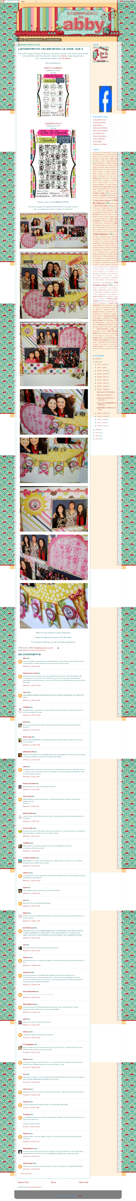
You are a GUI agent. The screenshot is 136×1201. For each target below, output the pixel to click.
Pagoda (114, 292)
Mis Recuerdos (112, 280)
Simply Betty (100, 322)
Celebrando (107, 180)
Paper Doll (102, 294)
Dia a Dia (95, 197)
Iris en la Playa (107, 232)
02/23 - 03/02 (102, 413)
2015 (97, 359)
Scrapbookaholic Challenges (101, 318)
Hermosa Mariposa (111, 227)
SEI (117, 320)
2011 (97, 436)
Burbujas (113, 178)
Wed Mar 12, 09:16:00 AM (31, 666)
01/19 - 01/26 (102, 419)
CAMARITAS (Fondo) (53, 123)
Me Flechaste (97, 260)
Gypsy (116, 223)
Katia (24, 658)
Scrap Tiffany (97, 141)
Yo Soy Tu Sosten (105, 348)
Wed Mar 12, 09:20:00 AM (31, 685)
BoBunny (96, 178)
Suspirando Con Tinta (99, 331)
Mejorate (97, 262)
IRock (114, 232)
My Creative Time (98, 133)
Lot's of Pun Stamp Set (110, 245)
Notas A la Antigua (113, 290)
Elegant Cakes (106, 208)
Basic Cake (104, 159)
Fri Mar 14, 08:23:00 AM (31, 1107)
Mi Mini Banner (99, 269)
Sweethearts (115, 333)
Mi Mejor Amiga (113, 267)
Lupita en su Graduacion (111, 247)
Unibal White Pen (103, 342)
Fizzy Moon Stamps (106, 214)
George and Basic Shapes (110, 221)
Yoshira (64, 56)
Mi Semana (110, 271)
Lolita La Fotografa (97, 245)
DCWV (103, 195)
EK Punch (115, 206)
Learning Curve (99, 241)
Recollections (96, 314)
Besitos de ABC (112, 165)
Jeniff (25, 1019)
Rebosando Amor (111, 312)
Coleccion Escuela (98, 184)
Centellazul (26, 843)
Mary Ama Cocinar (100, 258)
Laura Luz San (28, 828)
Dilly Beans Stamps (99, 122)
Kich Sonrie (106, 239)
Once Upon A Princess (102, 292)
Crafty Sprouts (110, 191)
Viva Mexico (104, 344)
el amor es (97, 208)
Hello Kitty (101, 227)
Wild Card (109, 346)
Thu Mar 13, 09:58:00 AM (31, 1067)
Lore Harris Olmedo (29, 858)
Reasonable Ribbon (98, 312)
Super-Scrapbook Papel (105, 329)
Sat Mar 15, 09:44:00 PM (31, 1156)
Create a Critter (99, 193)
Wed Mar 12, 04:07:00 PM (31, 881)
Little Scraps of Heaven (109, 243)
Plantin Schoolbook (99, 303)
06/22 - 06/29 (102, 374)
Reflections (106, 314)
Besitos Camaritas (28, 650)
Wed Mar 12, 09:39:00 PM (31, 965)
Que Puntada (107, 307)
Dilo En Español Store (35, 40)
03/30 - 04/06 (102, 386)
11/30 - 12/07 (102, 364)
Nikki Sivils (102, 290)
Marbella (113, 252)
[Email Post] (58, 648)
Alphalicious (106, 156)
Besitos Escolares (98, 169)
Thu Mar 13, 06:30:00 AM (31, 1037)
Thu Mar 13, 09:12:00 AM (31, 1052)
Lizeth (25, 766)
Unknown (26, 873)
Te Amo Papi (109, 335)
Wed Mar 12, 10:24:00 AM (31, 760)
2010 (97, 439)
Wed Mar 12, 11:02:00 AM (31, 789)
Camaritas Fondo (40, 650)
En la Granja (115, 208)
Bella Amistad (111, 161)
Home (20, 40)
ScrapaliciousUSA (110, 316)
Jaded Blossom (97, 125)
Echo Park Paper (101, 206)
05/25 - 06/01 (102, 377)
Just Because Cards (106, 237)
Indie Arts (99, 232)
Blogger (79, 1196)
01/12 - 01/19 (101, 423)
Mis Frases (114, 278)
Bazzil (97, 161)
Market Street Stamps (99, 254)
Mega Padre (115, 260)
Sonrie (94, 324)
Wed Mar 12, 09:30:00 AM (31, 715)
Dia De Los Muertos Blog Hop (109, 197)
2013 (97, 429)
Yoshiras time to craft (30, 673)
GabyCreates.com (28, 1148)
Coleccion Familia (111, 184)
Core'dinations (103, 189)
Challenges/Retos (53, 40)
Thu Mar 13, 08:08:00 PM (31, 1095)
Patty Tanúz (27, 972)
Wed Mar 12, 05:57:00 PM (31, 906)
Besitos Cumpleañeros (100, 165)
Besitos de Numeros (111, 167)
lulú (24, 900)
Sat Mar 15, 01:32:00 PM (31, 1141)
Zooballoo (115, 348)
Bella (103, 161)
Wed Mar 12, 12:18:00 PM (31, 836)
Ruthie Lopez (27, 737)
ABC (115, 152)
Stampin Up (102, 324)
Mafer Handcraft (28, 752)
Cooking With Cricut (99, 120)
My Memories (102, 288)
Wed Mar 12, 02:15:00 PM (31, 866)
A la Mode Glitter (106, 152)
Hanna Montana (106, 225)
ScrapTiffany (109, 320)
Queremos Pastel (109, 309)
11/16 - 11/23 (101, 367)
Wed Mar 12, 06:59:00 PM (31, 921)
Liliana (25, 692)
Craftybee (26, 707)
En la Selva (98, 210)
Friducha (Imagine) (100, 219)
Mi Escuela (114, 265)
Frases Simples (114, 216)
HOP (106, 229)
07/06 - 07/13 (102, 371)
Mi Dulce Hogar (104, 265)
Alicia (99, 156)
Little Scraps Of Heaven (100, 131)
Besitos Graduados (111, 169)
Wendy (25, 913)
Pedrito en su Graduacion (109, 301)
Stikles (110, 324)
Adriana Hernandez (29, 991)
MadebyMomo (98, 249)
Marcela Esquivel (28, 1004)
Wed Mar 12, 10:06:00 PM (31, 1012)
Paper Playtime (112, 294)
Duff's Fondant (114, 203)
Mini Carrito (108, 275)
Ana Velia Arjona (28, 928)
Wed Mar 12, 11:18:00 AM (31, 806)
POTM (103, 305)
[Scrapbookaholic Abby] (105, 112)
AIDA (94, 156)
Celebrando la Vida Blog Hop (106, 392)
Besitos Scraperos (98, 174)
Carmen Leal (27, 796)
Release (95, 316)
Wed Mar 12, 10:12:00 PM (31, 1025)
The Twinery (111, 338)
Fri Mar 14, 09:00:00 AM (31, 1127)
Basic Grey (114, 159)
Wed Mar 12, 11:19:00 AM (31, 821)
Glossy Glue (98, 223)
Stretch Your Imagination (111, 327)
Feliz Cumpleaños (108, 210)
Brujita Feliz (106, 178)
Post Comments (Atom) (34, 1187)
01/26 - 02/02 (102, 416)
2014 (97, 362)
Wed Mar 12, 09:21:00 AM (31, 700)
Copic (94, 189)
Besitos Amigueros (98, 163)
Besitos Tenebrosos (99, 176)
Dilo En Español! (65, 58)
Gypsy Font (98, 225)
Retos (100, 316)
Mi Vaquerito (103, 273)
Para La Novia (109, 296)
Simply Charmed (111, 322)
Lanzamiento (115, 239)
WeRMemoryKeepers (98, 346)
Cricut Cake (112, 193)
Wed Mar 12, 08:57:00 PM (31, 938)
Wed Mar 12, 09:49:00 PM (31, 985)
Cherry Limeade (102, 182)
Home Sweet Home (98, 229)
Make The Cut (107, 249)
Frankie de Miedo (103, 216)
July (24, 945)
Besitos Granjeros (98, 172)
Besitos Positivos (111, 172)
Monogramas (96, 282)
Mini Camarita (97, 275)
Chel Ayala (26, 1114)
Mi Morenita (110, 269)
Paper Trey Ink (98, 296)
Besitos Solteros (111, 174)
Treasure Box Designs (100, 144)
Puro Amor (99, 307)
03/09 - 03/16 (102, 389)
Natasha (95, 290)
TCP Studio (98, 335)
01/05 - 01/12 (102, 426)
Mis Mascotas (100, 280)
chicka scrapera (28, 1163)
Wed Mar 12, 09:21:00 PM (31, 951)
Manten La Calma (103, 252)
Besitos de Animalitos (98, 167)
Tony (24, 1074)
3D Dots (95, 152)
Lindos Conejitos (109, 241)
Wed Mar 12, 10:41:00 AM (31, 777)
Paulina (102, 299)
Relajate (114, 314)
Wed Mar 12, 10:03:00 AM (31, 730)
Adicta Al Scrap (111, 154)
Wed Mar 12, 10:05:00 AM (31, 745)
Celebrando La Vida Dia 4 (105, 395)
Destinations (113, 195)
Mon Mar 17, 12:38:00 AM (31, 1169)
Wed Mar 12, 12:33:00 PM (31, 851)
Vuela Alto (113, 344)
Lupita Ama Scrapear (98, 247)
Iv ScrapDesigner (28, 1044)
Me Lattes (106, 260)
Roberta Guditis (28, 813)
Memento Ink (105, 262)
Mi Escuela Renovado (100, 267)
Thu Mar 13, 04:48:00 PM (31, 1082)
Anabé (25, 887)
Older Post (83, 1182)
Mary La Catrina (111, 258)
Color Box (96, 187)
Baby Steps (96, 159)
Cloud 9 (113, 182)
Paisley (95, 294)
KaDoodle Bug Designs (100, 128)
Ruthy (25, 722)
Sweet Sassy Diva (105, 333)
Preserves (109, 305)
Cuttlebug (96, 195)
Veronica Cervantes (29, 783)
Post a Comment (26, 1173)
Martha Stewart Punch (111, 256)
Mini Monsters (105, 278)
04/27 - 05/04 (102, 380)
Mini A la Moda (112, 273)
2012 (97, 433)
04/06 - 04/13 (102, 383)
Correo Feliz (113, 189)
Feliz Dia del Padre (108, 212)
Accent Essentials (98, 154)
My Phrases (112, 288)
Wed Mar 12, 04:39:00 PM (31, 893)
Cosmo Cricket (97, 191)
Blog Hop (112, 176)
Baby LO (113, 156)
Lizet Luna (26, 1089)
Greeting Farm (107, 223)
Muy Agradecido (107, 282)
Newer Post (23, 1182)
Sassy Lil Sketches (99, 139)
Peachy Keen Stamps (99, 136)
